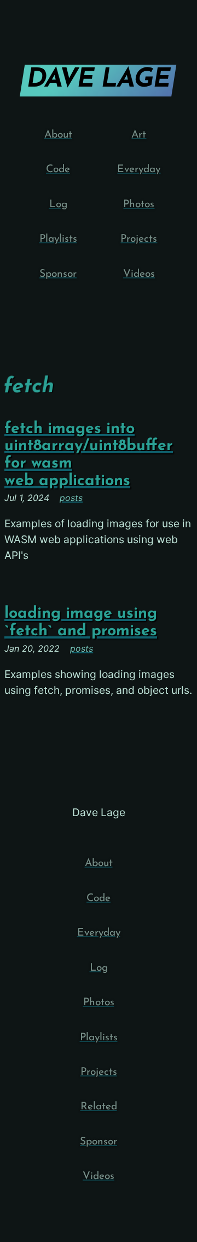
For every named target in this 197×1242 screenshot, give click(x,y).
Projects (138, 239)
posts (71, 497)
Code (58, 169)
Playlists (58, 239)
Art (138, 135)
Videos (139, 274)
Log (58, 205)
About (58, 135)
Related (98, 1107)
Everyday (138, 169)
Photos (138, 205)
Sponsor (58, 274)
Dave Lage (98, 80)
